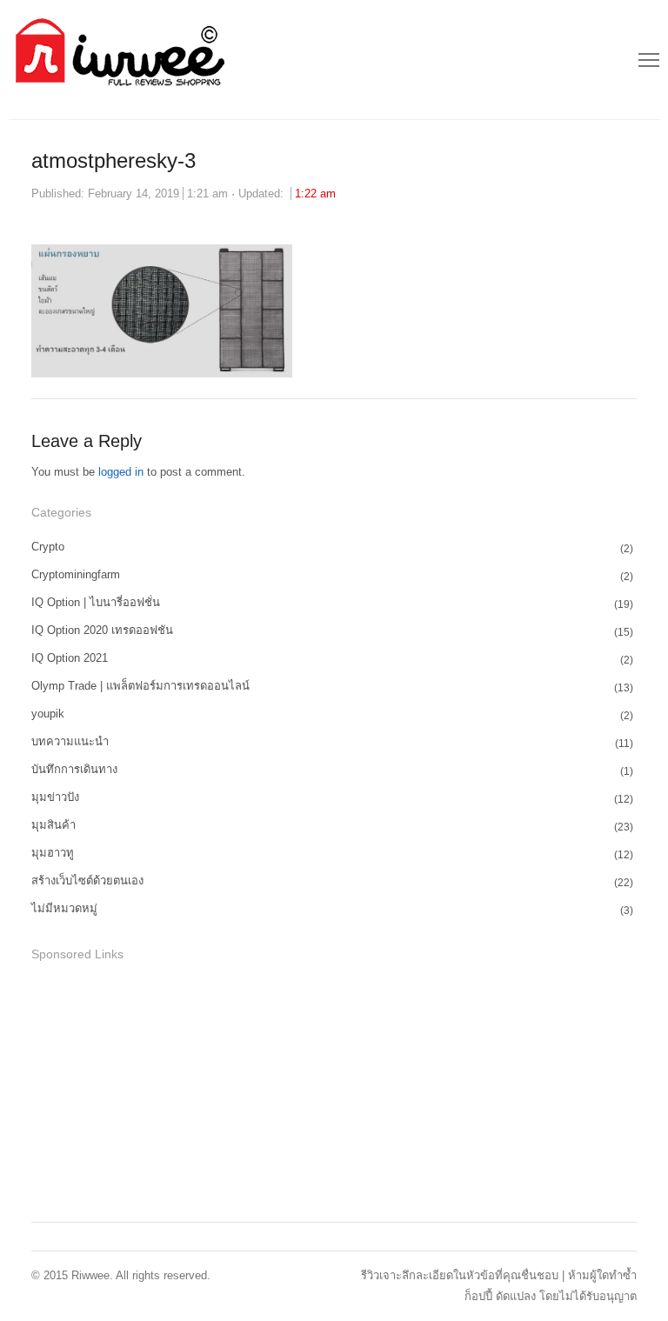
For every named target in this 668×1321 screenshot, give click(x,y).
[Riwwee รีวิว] (204, 59)
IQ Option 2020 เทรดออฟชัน (102, 630)
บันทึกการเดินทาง (74, 769)
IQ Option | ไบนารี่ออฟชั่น (95, 602)
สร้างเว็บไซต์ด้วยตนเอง (87, 880)
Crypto (47, 546)
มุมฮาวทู (52, 852)
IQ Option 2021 (69, 657)
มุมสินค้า (53, 824)
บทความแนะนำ (70, 741)
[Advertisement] (161, 1089)
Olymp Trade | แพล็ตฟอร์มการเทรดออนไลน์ (140, 685)
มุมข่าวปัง (55, 797)
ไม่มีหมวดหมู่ (64, 908)
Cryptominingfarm (75, 574)
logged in (121, 471)
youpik (47, 713)
